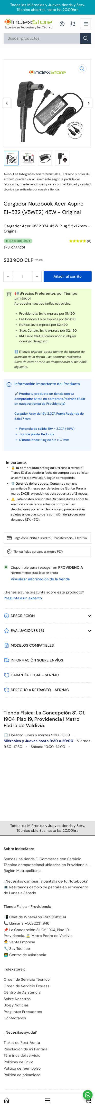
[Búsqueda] (85, 38)
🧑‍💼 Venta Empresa (19, 942)
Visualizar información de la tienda (40, 579)
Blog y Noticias (16, 1005)
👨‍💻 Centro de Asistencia (25, 955)
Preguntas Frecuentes (23, 1011)
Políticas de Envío (18, 1062)
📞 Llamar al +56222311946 (26, 923)
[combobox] (47, 38)
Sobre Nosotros (17, 998)
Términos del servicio (22, 1055)
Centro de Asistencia (22, 992)
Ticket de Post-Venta (22, 1042)
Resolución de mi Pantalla (25, 1049)
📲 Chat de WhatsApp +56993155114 (35, 917)
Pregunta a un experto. (23, 598)
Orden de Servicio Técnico (27, 979)
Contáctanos (15, 1018)
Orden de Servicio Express (26, 986)
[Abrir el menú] (86, 23)
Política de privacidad (22, 1075)
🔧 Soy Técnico (17, 948)
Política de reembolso (22, 1068)
